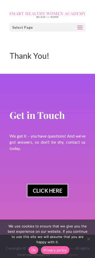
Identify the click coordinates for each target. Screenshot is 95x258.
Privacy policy (55, 250)
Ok (33, 250)
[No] (88, 238)
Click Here (47, 190)
